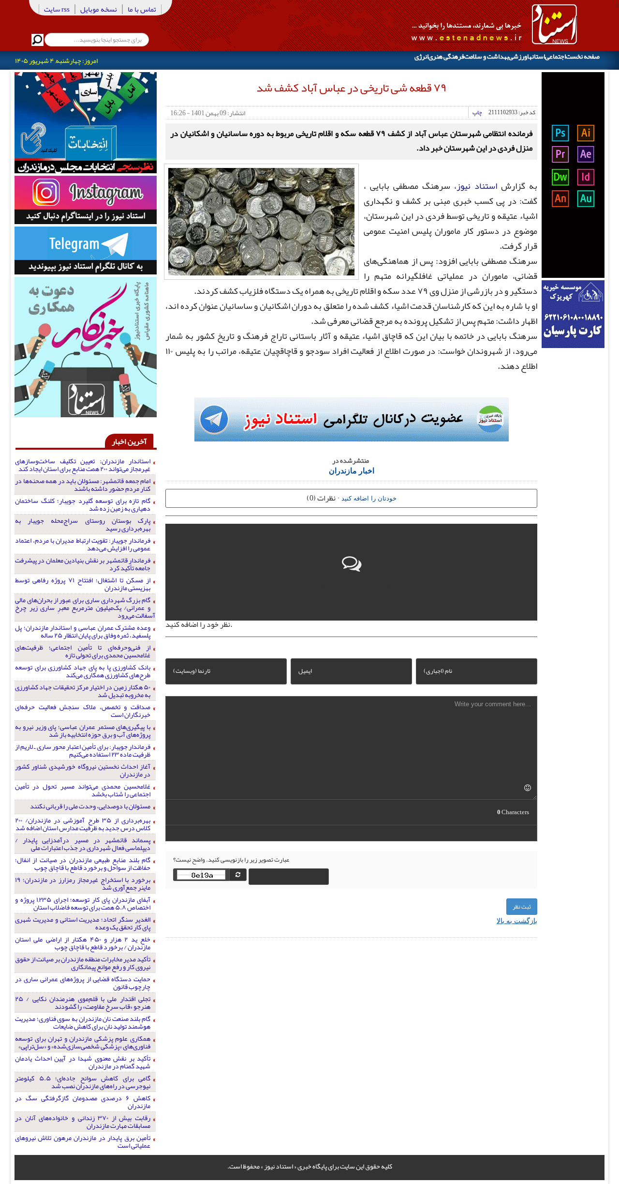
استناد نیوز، (475, 186)
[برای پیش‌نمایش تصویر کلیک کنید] (261, 221)
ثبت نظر (522, 906)
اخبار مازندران (351, 470)
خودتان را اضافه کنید (369, 497)
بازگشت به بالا (517, 920)
